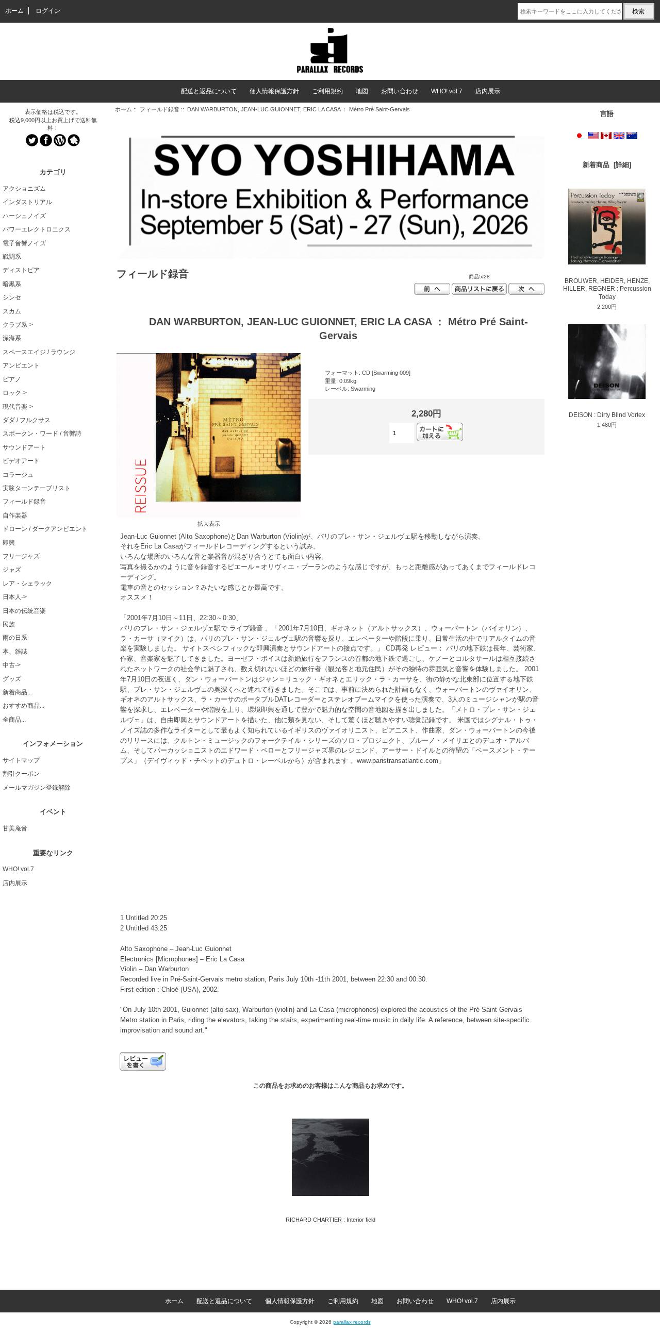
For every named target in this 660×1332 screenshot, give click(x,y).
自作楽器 (15, 515)
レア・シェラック (27, 583)
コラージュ (18, 474)
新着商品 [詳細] (607, 165)
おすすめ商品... (23, 705)
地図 (362, 91)
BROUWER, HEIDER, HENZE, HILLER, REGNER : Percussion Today (607, 289)
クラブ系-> (18, 324)
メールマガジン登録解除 (37, 787)
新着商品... (17, 692)
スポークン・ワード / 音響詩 (42, 433)
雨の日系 (15, 637)
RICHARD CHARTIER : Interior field (330, 1220)
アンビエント (21, 365)
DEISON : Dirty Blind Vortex (607, 415)
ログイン (48, 10)
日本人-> (15, 597)
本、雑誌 (15, 651)
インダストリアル (27, 202)
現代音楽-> (18, 406)
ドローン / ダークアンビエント (45, 528)
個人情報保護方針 (274, 91)
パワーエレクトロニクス (37, 229)
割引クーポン (21, 773)
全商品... (14, 719)
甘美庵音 (15, 828)
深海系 (12, 338)
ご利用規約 (327, 91)
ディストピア (21, 270)
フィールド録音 (159, 109)
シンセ (12, 297)
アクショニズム (24, 188)
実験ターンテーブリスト (37, 488)
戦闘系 (12, 256)
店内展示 (487, 91)
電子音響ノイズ (24, 243)
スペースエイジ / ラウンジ (39, 352)
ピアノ (12, 379)
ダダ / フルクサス (27, 420)
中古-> (12, 665)
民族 (9, 624)
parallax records (352, 1322)
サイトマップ (21, 760)
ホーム (14, 10)
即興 (9, 542)
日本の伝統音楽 (24, 610)
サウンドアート (24, 447)
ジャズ (12, 569)
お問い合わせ (399, 91)
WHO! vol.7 (447, 91)
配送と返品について (209, 91)
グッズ (12, 678)
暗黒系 (12, 284)
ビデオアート (21, 460)
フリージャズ (21, 556)
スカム (12, 311)
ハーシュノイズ (24, 216)
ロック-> (15, 392)
